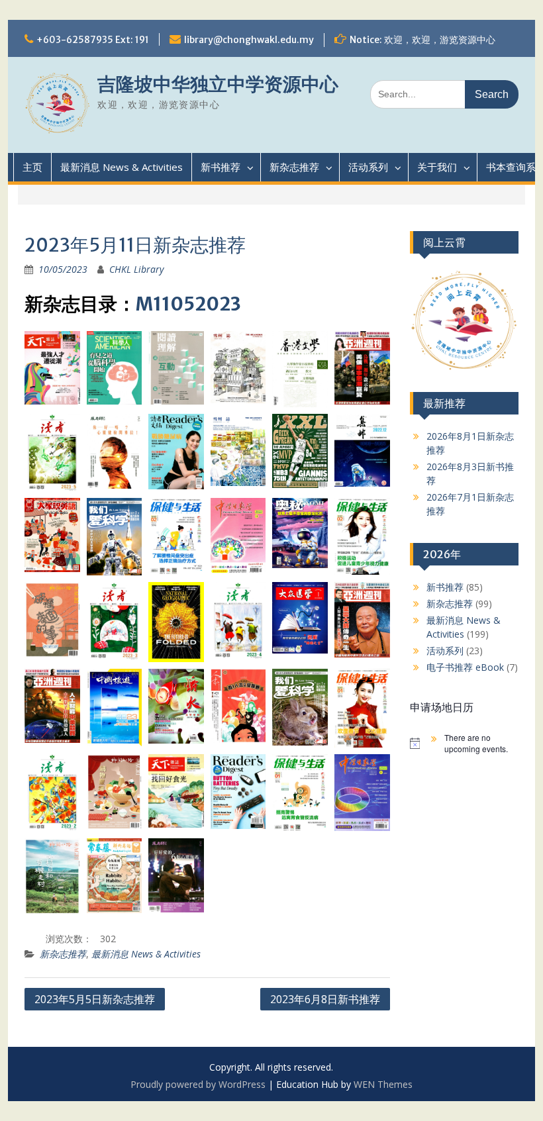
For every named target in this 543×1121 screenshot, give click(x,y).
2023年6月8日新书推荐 (325, 999)
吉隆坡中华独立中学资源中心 (217, 84)
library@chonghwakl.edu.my (249, 40)
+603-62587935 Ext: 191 (92, 40)
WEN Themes (383, 1084)
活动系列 (368, 166)
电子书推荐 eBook (465, 667)
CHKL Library (136, 269)
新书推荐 (220, 166)
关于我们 (437, 166)
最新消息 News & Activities (121, 166)
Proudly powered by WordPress (198, 1084)
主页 (32, 166)
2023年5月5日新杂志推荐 (94, 999)
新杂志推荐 (294, 166)
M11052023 (188, 304)
